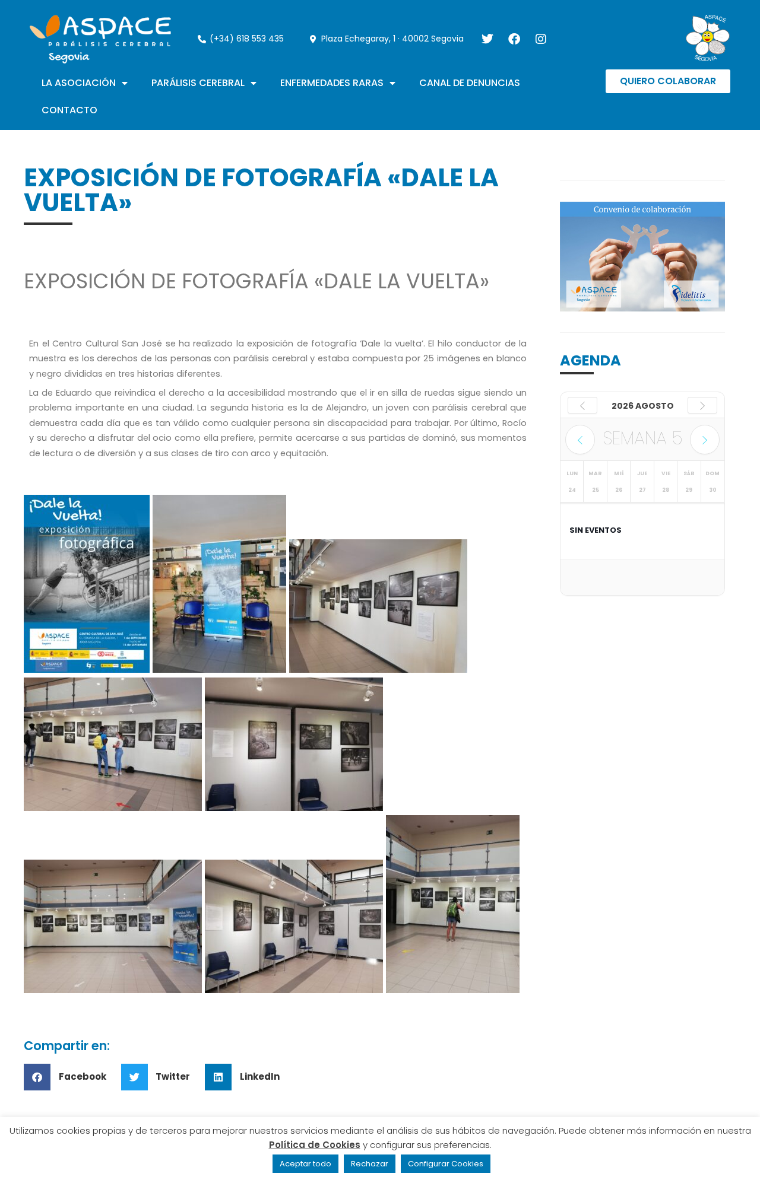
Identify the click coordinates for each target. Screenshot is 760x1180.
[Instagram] (541, 39)
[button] (69, 1077)
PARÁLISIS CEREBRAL (198, 83)
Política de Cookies (314, 1144)
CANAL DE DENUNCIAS (469, 83)
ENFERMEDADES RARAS (332, 83)
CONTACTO (69, 110)
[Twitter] (487, 39)
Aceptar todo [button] (305, 1163)
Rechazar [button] (369, 1163)
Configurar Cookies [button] (445, 1163)
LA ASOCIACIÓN (79, 83)
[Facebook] (514, 39)
